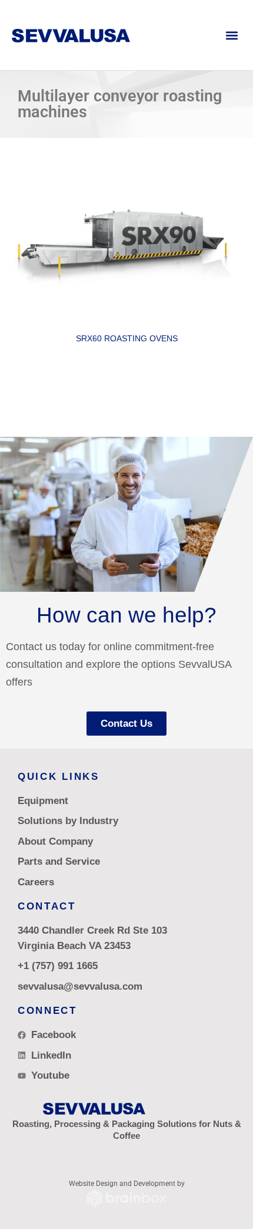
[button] (231, 35)
